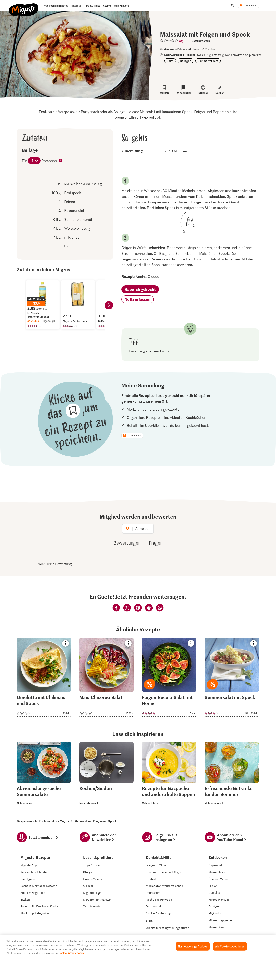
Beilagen (185, 61)
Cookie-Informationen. (71, 953)
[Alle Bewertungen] (169, 40)
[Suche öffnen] (233, 5)
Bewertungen (127, 543)
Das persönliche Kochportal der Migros (43, 821)
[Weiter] (109, 305)
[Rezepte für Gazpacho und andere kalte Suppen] (169, 773)
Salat (170, 61)
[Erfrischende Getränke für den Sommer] (232, 773)
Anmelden (251, 5)
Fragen (156, 543)
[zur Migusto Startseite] (24, 6)
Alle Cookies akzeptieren (229, 946)
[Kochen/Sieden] (106, 773)
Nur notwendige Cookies (192, 946)
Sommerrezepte (208, 61)
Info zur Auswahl (61, 161)
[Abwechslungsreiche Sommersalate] (44, 773)
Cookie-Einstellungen (159, 913)
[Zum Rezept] (44, 677)
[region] (138, 946)
